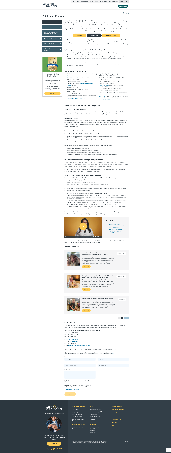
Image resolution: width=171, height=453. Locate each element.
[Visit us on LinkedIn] (48, 448)
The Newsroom (93, 414)
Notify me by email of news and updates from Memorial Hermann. (79, 381)
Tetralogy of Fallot (104, 85)
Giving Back (93, 424)
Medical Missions (94, 428)
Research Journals (76, 428)
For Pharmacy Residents (77, 416)
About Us (92, 406)
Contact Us (79, 35)
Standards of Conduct (77, 418)
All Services (76, 6)
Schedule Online (84, 1)
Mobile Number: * (102, 363)
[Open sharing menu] (98, 237)
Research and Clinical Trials (78, 424)
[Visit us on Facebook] (51, 448)
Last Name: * (100, 356)
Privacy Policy (75, 389)
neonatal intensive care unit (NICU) (78, 64)
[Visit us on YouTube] (54, 448)
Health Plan (114, 422)
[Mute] (93, 237)
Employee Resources (117, 406)
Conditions (52, 13)
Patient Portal (123, 6)
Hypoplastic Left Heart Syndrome (76, 98)
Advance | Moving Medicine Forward (78, 420)
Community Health (94, 427)
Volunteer (92, 430)
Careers (113, 425)
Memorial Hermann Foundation (119, 416)
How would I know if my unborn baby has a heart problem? (115, 231)
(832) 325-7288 (73, 339)
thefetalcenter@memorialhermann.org (79, 345)
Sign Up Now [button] (54, 443)
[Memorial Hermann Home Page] (49, 5)
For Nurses (74, 411)
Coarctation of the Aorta (73, 78)
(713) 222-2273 (76, 1)
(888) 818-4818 (74, 341)
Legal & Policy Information (118, 409)
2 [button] (124, 318)
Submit (70, 394)
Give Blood (92, 432)
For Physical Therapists (77, 412)
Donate (91, 1)
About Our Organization (95, 409)
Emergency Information (95, 416)
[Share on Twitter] (127, 13)
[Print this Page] (121, 13)
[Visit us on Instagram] (60, 448)
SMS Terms (69, 389)
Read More (86, 266)
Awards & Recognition (95, 412)
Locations (86, 6)
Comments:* (67, 369)
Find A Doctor (96, 6)
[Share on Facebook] (124, 13)
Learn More (52, 93)
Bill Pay (96, 1)
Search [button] (121, 1)
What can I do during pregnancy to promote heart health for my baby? (116, 226)
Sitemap (126, 441)
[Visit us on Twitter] (57, 448)
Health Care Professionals (78, 406)
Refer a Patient (94, 35)
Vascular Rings (103, 96)
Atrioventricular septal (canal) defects (77, 76)
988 (113, 353)
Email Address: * (68, 363)
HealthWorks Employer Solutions (97, 418)
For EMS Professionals (77, 414)
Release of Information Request (119, 413)
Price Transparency (113, 1)
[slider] (80, 237)
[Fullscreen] (100, 237)
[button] (127, 318)
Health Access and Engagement (97, 411)
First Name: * (67, 356)
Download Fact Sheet (111, 35)
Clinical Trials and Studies (78, 427)
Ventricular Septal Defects (106, 100)
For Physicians (75, 409)
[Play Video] (65, 237)
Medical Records (103, 1)
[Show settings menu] (95, 237)
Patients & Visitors (108, 6)
